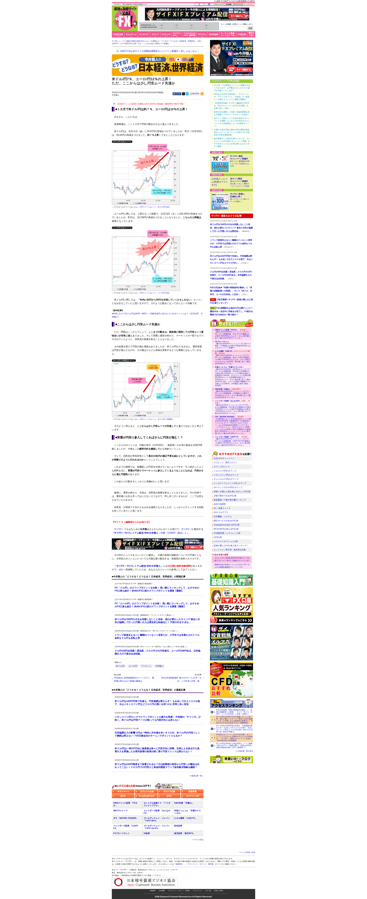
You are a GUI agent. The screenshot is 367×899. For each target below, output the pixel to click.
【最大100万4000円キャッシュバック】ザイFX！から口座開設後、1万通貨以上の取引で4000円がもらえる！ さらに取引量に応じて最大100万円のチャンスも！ (232, 393)
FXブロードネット (121, 833)
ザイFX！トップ (118, 41)
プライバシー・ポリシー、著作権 (179, 890)
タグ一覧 (208, 890)
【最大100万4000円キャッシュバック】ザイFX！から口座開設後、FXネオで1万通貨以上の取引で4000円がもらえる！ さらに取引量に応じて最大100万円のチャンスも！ (232, 334)
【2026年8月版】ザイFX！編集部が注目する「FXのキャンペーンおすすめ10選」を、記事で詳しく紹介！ (232, 105)
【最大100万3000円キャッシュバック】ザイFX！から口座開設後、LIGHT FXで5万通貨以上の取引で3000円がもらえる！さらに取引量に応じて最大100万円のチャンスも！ (232, 441)
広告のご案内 (218, 890)
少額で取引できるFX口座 (225, 496)
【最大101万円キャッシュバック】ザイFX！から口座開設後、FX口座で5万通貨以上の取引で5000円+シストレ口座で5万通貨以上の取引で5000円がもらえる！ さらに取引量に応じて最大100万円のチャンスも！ (233, 407)
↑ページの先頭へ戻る (247, 852)
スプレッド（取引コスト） (226, 462)
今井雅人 (159, 666)
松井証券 (178, 826)
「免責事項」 (179, 864)
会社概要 (162, 890)
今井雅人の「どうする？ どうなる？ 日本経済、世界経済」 (173, 41)
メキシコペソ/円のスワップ (226, 475)
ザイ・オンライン (199, 893)
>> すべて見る (198, 840)
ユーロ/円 (133, 666)
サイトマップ (197, 890)
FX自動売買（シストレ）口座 (227, 533)
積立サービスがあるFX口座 (226, 520)
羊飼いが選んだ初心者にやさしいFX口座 (232, 491)
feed (202, 93)
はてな (187, 93)
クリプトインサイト (213, 893)
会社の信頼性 (220, 504)
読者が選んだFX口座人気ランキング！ (231, 545)
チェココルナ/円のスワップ (226, 479)
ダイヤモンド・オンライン (169, 893)
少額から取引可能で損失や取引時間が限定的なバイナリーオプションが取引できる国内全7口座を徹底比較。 (231, 132)
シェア (178, 94)
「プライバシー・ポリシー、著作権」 (200, 864)
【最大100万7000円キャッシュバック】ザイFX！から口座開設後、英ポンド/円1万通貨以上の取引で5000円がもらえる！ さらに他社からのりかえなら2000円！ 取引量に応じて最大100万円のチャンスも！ (232, 357)
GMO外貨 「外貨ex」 (184, 803)
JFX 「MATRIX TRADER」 (125, 818)
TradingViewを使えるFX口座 (227, 525)
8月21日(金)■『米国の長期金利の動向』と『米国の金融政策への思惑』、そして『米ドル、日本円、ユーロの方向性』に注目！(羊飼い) (234, 712)
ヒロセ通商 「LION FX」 (185, 818)
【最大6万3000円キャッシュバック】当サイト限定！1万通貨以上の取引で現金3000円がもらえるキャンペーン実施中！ (233, 345)
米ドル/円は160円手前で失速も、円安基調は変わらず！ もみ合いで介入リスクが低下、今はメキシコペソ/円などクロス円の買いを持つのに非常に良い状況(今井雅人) (234, 729)
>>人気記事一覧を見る (244, 751)
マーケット (146, 666)
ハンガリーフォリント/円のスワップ (230, 483)
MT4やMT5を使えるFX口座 (226, 529)
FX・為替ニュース (222, 508)
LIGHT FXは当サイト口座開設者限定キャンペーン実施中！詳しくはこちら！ (159, 51)
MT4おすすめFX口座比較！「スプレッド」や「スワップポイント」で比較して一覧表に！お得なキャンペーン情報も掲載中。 (232, 96)
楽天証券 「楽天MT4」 (184, 833)
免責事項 (153, 890)
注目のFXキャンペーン (224, 458)
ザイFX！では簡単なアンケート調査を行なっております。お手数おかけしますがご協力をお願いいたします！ (232, 88)
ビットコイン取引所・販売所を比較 (230, 550)
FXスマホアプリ (221, 512)
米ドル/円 (120, 666)
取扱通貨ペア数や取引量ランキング (230, 500)
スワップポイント (222, 466)
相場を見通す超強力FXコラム (137, 41)
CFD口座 (218, 537)
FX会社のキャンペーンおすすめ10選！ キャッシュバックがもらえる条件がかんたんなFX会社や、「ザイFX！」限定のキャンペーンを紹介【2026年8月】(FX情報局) (234, 738)
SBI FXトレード (120, 810)
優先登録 (195, 94)
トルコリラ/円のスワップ (225, 471)
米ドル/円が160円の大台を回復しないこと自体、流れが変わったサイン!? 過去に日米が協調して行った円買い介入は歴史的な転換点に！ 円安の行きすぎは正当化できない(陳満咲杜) (234, 720)
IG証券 (147, 833)
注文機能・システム (223, 516)
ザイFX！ (225, 893)
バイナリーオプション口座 (226, 541)
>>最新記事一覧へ (197, 776)
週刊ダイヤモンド (186, 893)
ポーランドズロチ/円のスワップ (228, 487)
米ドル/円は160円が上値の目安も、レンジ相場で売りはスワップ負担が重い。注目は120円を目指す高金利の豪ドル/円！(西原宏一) (234, 745)
